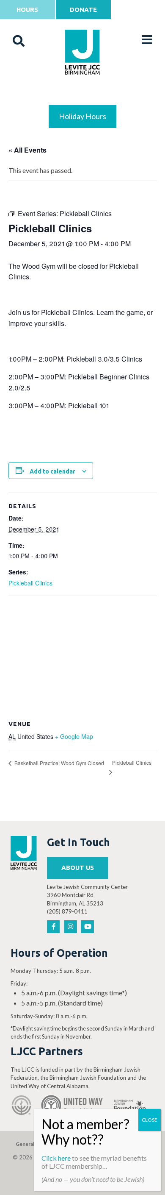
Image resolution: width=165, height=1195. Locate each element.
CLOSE (149, 1120)
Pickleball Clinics (30, 583)
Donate (83, 9)
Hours (27, 9)
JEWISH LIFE (82, 94)
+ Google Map (74, 736)
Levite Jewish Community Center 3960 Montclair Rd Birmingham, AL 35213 (87, 895)
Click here (56, 1158)
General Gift (30, 1144)
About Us (77, 867)
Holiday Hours (82, 116)
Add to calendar (52, 471)
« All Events (27, 150)
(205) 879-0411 (67, 911)
